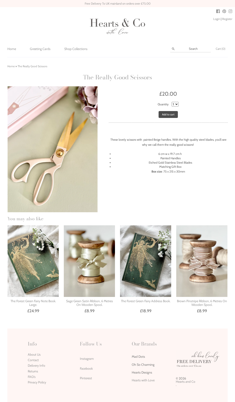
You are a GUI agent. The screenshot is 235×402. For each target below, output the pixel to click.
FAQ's (32, 377)
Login (216, 19)
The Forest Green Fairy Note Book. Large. (33, 303)
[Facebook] (218, 11)
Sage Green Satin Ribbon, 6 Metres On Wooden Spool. (89, 303)
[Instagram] (230, 11)
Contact (33, 360)
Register (227, 19)
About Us (34, 354)
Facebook (86, 368)
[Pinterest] (224, 11)
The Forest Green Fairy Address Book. (146, 301)
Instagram (87, 359)
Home (11, 49)
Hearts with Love (143, 380)
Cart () (220, 48)
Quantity (163, 104)
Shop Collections (75, 49)
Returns (33, 371)
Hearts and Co (185, 381)
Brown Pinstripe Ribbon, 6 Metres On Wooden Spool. (202, 303)
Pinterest (86, 378)
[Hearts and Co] (117, 26)
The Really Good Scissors (32, 66)
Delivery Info (36, 365)
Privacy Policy (37, 382)
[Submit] (173, 49)
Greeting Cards (40, 49)
